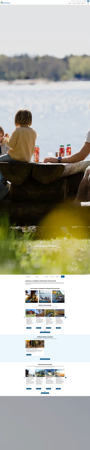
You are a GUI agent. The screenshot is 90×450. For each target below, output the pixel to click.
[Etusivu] (5, 2)
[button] (65, 317)
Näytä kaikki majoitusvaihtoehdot (45, 332)
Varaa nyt (28, 354)
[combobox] (30, 277)
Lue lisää (58, 388)
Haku (63, 276)
